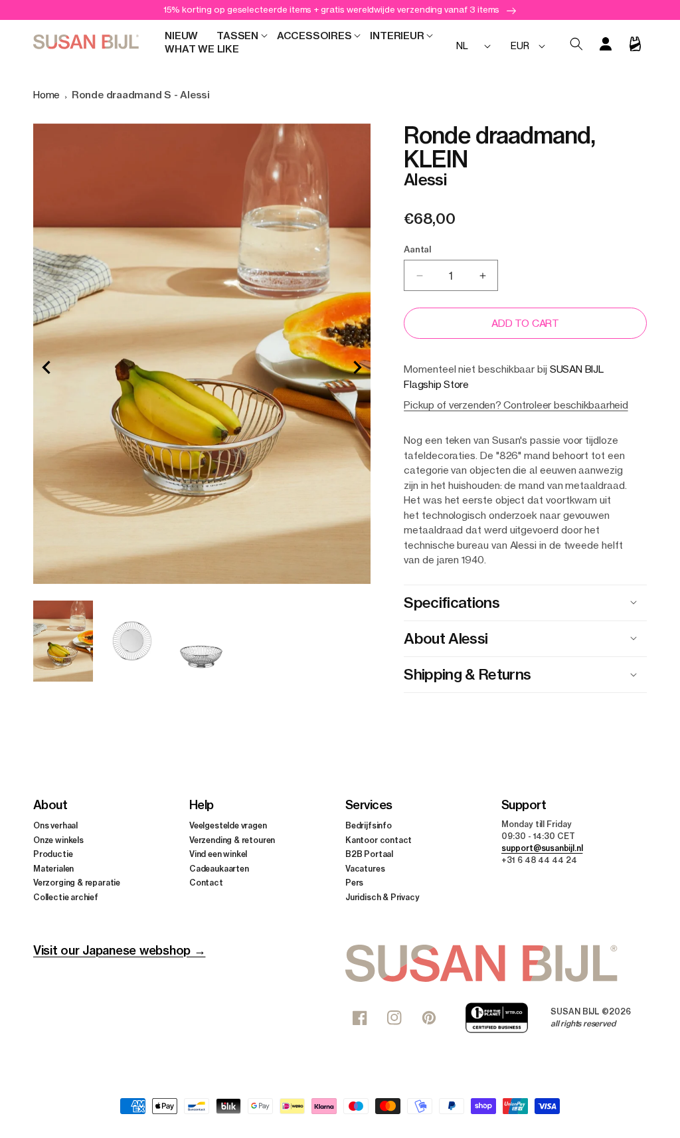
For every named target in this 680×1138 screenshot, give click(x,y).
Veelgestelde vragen (228, 825)
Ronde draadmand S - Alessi (141, 94)
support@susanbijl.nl (541, 848)
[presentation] (46, 367)
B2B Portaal (369, 854)
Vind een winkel (218, 854)
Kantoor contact (378, 840)
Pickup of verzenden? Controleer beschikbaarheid (516, 405)
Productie (52, 854)
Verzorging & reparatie (76, 883)
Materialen (53, 869)
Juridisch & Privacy (382, 897)
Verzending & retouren (232, 840)
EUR (520, 45)
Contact (206, 883)
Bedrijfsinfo (368, 825)
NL (462, 45)
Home (46, 94)
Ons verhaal (55, 825)
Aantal (417, 249)
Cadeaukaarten (219, 869)
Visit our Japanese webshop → (119, 950)
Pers (354, 883)
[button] (237, 36)
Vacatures (364, 869)
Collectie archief (65, 897)
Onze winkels (58, 840)
